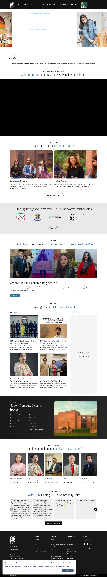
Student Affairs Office (16, 415)
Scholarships (25, 34)
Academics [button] (42, 5)
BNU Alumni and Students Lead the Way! (69, 244)
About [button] (20, 5)
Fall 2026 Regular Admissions (19, 13)
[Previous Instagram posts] (11, 509)
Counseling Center (16, 418)
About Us (37, 539)
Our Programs (14, 34)
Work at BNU (70, 558)
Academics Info (39, 547)
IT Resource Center (16, 420)
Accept (67, 570)
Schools (26, 5)
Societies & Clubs (33, 426)
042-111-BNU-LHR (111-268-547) (18, 552)
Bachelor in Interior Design (17, 29)
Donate (77, 5)
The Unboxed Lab (55, 554)
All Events (78, 312)
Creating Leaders (64, 146)
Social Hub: (34, 495)
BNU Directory (86, 548)
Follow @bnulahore (54, 523)
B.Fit (30, 420)
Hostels (13, 426)
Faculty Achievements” (67, 449)
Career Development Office (36, 429)
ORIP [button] (71, 5)
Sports (31, 415)
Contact (37, 549)
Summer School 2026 (56, 556)
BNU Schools (54, 539)
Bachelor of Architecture (16, 27)
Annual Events (70, 547)
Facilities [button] (49, 5)
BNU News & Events (63, 307)
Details (15, 295)
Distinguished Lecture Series (58, 544)
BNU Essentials (33, 418)
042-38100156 (14, 549)
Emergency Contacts (40, 551)
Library (13, 423)
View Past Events (84, 356)
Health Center (32, 423)
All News (16, 312)
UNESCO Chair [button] (64, 5)
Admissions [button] (33, 5)
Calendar (69, 539)
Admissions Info (39, 542)
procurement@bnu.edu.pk (26, 291)
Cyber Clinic (54, 547)
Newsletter (69, 556)
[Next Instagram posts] (95, 509)
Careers (56, 5)
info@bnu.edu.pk (14, 546)
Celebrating (28, 75)
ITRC (52, 551)
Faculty (53, 549)
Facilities (69, 542)
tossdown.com (92, 575)
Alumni (36, 544)
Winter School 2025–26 (57, 558)
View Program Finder (53, 195)
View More (53, 228)
